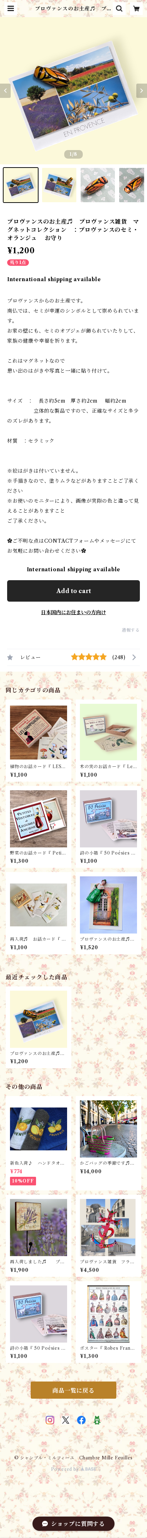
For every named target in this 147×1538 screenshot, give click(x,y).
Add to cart (73, 590)
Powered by (66, 1469)
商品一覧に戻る (73, 1390)
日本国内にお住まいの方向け (73, 612)
